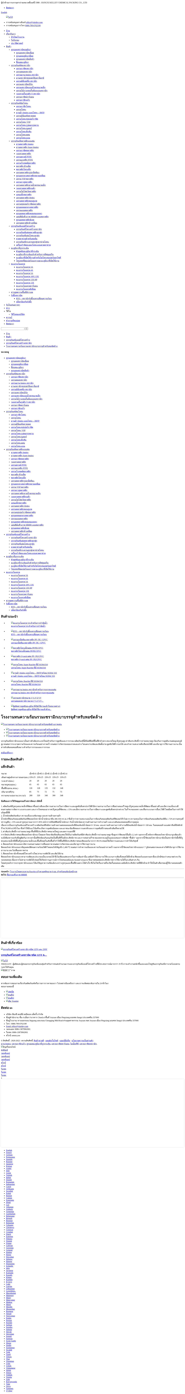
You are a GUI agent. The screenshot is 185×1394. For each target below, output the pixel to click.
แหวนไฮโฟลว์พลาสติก (26, 191)
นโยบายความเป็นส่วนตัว (82, 1041)
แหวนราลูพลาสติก (24, 182)
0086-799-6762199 (33, 25)
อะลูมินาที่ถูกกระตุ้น (20, 248)
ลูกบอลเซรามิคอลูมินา (21, 50)
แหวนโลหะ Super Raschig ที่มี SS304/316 (28, 668)
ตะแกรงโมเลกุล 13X (25, 283)
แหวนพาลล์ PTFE (24, 157)
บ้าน (8, 31)
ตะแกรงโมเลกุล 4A (24, 270)
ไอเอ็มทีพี (74, 1044)
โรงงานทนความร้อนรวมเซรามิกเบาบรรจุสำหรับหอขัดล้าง (32, 346)
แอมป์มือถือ (65, 1041)
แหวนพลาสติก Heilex (25, 198)
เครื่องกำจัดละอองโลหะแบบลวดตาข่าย (33, 245)
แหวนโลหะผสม (23, 135)
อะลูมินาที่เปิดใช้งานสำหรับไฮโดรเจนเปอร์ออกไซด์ (38, 258)
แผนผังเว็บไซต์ (51, 1041)
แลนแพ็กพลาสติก (23, 194)
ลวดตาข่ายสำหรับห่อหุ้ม (26, 239)
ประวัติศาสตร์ (17, 43)
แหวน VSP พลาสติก (24, 179)
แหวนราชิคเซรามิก (24, 68)
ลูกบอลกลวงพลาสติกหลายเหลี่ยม (30, 176)
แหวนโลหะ (21, 109)
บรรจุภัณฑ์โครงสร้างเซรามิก (29, 229)
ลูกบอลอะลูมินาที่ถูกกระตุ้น (38, 1044)
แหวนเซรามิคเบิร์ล (24, 84)
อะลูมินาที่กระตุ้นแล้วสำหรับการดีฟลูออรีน (34, 254)
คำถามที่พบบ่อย (13, 321)
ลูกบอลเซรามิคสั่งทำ (25, 59)
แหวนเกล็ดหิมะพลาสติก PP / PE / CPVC (28, 643)
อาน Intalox (6, 1044)
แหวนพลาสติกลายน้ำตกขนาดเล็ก (31, 185)
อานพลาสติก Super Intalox (27, 147)
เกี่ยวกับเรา (11, 34)
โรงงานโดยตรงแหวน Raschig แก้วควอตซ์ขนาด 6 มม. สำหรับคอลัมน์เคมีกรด (43, 872)
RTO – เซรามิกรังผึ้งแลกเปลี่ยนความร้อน (34, 298)
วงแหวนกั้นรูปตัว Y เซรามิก (28, 94)
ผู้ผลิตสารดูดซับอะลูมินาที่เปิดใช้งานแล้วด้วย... (31, 709)
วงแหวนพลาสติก (23, 154)
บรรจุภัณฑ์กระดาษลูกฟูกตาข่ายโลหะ (32, 242)
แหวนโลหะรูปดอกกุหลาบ (27, 125)
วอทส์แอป (5, 1053)
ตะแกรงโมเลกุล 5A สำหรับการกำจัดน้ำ (28, 626)
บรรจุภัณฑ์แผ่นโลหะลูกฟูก (28, 235)
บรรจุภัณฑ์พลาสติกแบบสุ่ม (23, 141)
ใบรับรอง (15, 40)
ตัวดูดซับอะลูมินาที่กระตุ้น (27, 251)
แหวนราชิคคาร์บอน (25, 97)
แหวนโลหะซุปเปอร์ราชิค (27, 119)
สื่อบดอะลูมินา (22, 62)
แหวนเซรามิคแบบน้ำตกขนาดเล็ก (30, 87)
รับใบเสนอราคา (13, 305)
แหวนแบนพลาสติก (24, 210)
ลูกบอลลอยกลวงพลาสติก (27, 207)
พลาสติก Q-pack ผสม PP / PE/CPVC (26, 659)
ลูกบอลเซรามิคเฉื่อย (25, 53)
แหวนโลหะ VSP (23, 122)
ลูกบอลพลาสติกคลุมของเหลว (29, 213)
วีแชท (3, 1069)
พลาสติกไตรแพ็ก (23, 169)
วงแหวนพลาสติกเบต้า (25, 188)
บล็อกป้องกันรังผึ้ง (24, 302)
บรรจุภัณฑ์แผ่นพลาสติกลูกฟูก (29, 232)
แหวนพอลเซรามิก (24, 72)
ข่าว (8, 308)
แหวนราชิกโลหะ (23, 106)
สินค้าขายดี (39, 1041)
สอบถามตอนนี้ (7, 986)
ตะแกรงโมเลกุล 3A (24, 267)
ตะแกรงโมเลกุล (18, 264)
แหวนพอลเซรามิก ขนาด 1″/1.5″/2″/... (27, 701)
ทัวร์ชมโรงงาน (17, 37)
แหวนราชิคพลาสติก (25, 150)
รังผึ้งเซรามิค (16, 295)
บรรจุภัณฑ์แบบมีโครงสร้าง (23, 226)
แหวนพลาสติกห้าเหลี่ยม (26, 223)
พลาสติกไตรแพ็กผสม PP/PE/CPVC (26, 651)
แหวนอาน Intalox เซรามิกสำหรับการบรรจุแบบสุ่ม (32, 693)
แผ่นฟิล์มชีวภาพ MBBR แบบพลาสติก (32, 217)
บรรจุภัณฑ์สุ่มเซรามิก (20, 65)
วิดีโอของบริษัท (18, 314)
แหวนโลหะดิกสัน (23, 131)
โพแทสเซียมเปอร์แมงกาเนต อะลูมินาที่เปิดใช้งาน (37, 261)
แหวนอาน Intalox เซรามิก (27, 75)
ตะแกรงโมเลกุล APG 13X (27, 276)
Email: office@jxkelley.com (17, 1026)
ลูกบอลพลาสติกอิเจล (25, 220)
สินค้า (8, 46)
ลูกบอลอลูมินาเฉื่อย (24, 56)
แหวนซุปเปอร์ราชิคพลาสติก (28, 204)
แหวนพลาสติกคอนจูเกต (26, 201)
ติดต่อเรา (10, 8)
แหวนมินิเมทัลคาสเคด (26, 116)
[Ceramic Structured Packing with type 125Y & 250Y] (24, 949)
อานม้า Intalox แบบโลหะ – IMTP (30, 113)
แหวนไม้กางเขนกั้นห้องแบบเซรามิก (31, 90)
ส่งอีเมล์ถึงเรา (7, 753)
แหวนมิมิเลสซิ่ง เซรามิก (26, 81)
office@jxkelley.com (34, 22)
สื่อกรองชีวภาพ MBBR (17, 875)
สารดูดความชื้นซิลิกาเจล (22, 292)
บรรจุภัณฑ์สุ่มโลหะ (19, 103)
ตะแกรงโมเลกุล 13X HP (26, 280)
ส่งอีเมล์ (4, 1050)
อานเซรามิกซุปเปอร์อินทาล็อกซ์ (30, 78)
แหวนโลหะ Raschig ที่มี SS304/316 (26, 684)
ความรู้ (9, 317)
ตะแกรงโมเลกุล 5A (24, 273)
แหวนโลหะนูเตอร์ (24, 128)
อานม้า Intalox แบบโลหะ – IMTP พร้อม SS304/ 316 (33, 676)
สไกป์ (3, 1063)
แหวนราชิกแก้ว (23, 100)
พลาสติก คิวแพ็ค (23, 166)
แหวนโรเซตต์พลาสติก (26, 163)
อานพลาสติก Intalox (24, 144)
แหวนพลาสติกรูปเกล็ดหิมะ (28, 172)
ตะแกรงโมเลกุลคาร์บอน (27, 286)
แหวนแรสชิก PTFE (24, 160)
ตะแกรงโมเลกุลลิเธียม (26, 289)
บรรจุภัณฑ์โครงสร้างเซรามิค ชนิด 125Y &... (24, 955)
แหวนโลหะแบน (23, 138)
